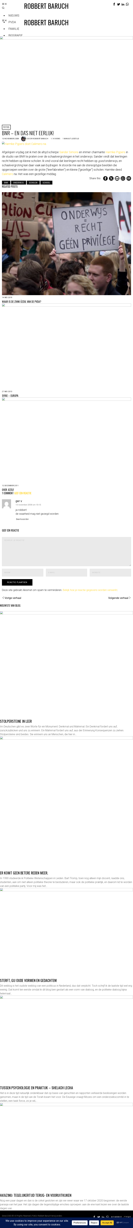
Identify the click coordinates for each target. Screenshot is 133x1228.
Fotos (6, 127)
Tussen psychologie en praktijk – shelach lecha (36, 1087)
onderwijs (18, 182)
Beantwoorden (22, 519)
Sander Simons (68, 152)
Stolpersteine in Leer (16, 721)
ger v (19, 501)
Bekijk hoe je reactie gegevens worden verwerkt (90, 590)
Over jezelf (8, 490)
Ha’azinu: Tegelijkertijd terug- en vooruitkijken (35, 1195)
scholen (33, 182)
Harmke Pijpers (115, 152)
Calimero (7, 174)
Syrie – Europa (10, 395)
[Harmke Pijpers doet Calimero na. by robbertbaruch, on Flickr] (24, 143)
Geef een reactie (22, 493)
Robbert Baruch (40, 139)
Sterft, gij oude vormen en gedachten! (28, 980)
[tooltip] (114, 4)
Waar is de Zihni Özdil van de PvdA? (21, 301)
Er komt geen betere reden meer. (24, 872)
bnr (6, 182)
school (46, 182)
